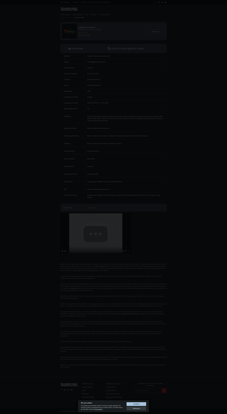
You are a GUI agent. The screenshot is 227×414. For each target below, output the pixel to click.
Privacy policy (98, 409)
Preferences (136, 408)
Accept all (136, 404)
